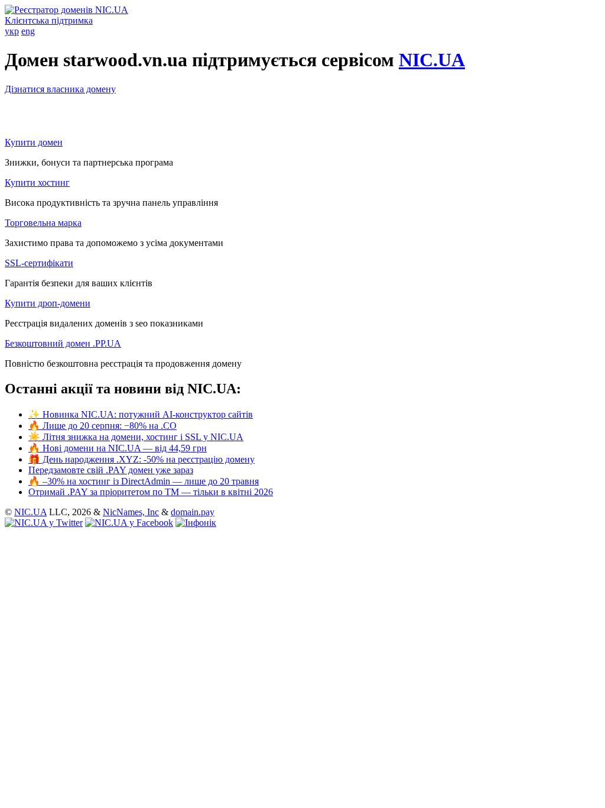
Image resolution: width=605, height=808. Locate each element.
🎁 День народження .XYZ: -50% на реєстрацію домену (141, 459)
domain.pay (192, 512)
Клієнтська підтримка (49, 20)
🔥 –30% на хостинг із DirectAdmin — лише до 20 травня (143, 481)
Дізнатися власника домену (60, 89)
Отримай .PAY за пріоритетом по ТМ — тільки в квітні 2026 (150, 492)
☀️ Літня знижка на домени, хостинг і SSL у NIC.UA (135, 437)
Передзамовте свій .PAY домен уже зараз (110, 470)
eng (28, 31)
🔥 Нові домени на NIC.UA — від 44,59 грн (117, 448)
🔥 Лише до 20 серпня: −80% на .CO (102, 426)
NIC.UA (432, 59)
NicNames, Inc (131, 512)
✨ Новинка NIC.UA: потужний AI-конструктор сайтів (140, 414)
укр (12, 31)
